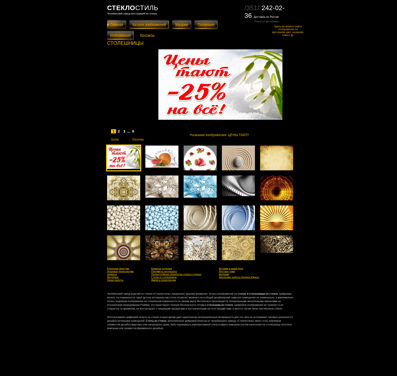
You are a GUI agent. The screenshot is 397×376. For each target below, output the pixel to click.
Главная (116, 24)
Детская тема (227, 271)
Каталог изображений (149, 24)
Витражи (224, 274)
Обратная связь (162, 366)
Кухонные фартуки (118, 268)
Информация (120, 35)
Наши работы (115, 280)
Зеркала (112, 274)
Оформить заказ (269, 134)
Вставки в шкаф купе (231, 268)
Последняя (138, 139)
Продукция (206, 24)
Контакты (147, 35)
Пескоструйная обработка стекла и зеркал (176, 274)
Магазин (181, 24)
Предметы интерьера (164, 271)
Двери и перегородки (163, 280)
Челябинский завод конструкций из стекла (132, 13)
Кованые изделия (161, 268)
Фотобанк (112, 277)
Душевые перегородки (120, 271)
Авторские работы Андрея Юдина (239, 277)
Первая (115, 139)
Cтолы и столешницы (164, 277)
